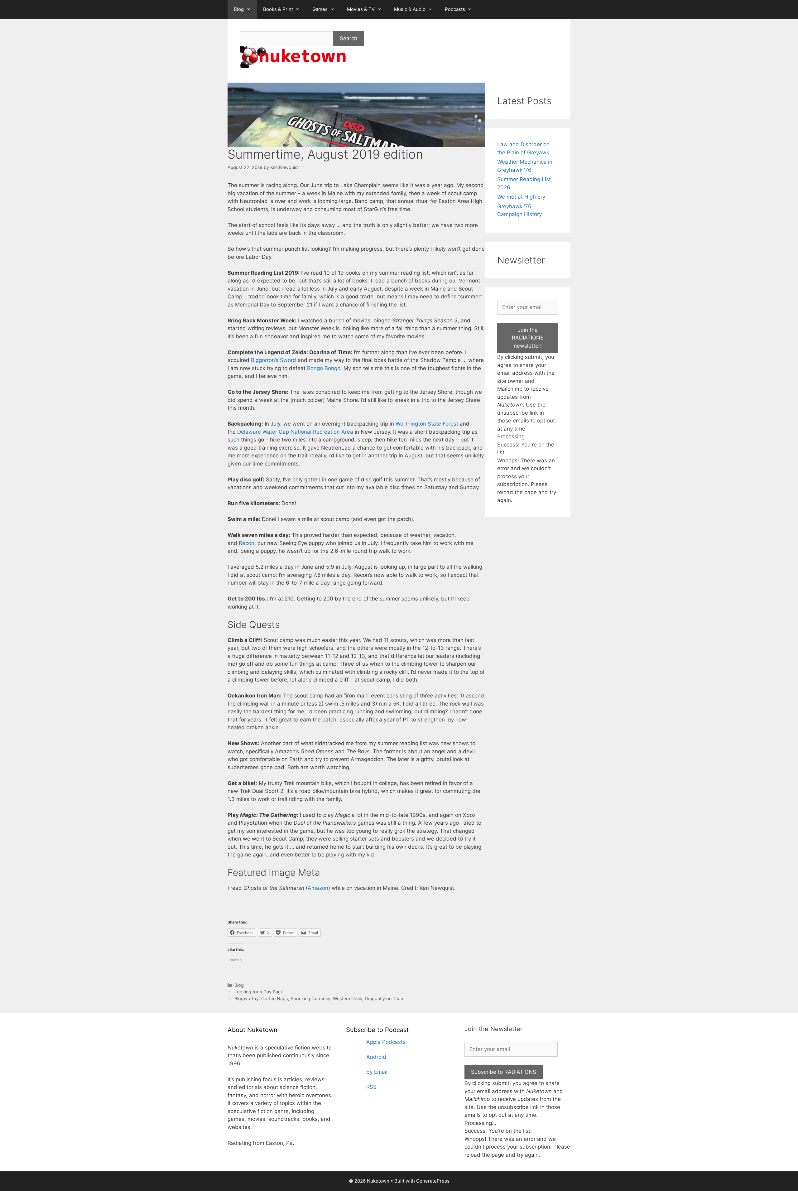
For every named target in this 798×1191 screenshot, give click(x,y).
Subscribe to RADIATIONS (503, 1072)
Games (320, 9)
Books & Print (278, 9)
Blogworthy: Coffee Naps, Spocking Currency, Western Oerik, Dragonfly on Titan (318, 998)
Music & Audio (409, 9)
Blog (239, 9)
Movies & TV (361, 9)
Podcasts (455, 9)
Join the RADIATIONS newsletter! (528, 338)
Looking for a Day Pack (258, 991)
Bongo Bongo (323, 368)
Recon (246, 543)
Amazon (318, 888)
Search (348, 38)
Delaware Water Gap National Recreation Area (295, 432)
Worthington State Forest (427, 424)
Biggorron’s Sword (273, 360)
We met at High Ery (521, 197)
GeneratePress (432, 1181)
